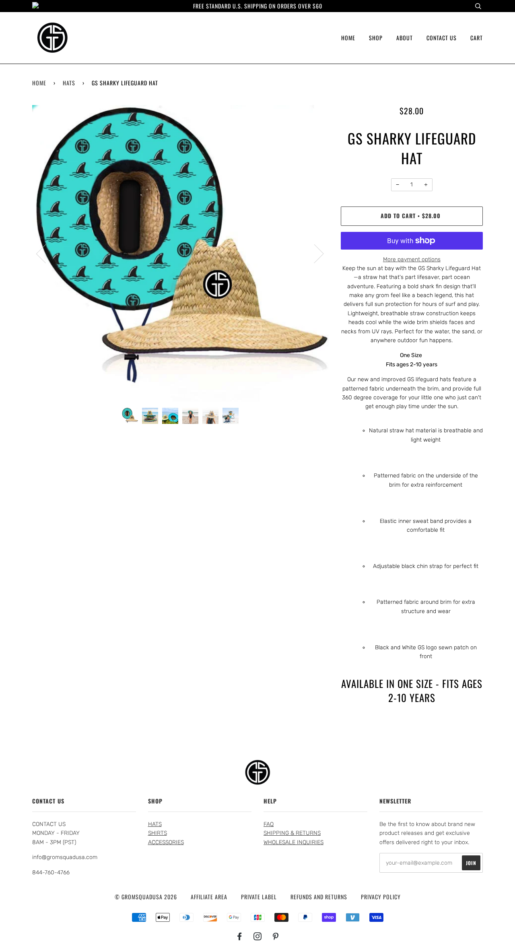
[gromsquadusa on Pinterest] (276, 937)
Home (39, 82)
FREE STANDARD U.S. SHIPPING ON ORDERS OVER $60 (257, 6)
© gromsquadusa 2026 (146, 896)
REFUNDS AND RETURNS (318, 896)
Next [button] (314, 253)
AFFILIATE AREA (209, 896)
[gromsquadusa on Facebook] (239, 937)
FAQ (269, 824)
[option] (180, 253)
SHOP (376, 37)
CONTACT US (441, 37)
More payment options (412, 259)
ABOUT (404, 37)
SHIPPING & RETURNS (292, 833)
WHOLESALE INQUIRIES (293, 842)
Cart (476, 37)
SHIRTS (157, 833)
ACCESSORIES (166, 842)
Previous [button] (46, 253)
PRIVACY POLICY (381, 896)
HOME (348, 37)
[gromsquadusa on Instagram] (257, 937)
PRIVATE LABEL (259, 896)
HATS (69, 82)
